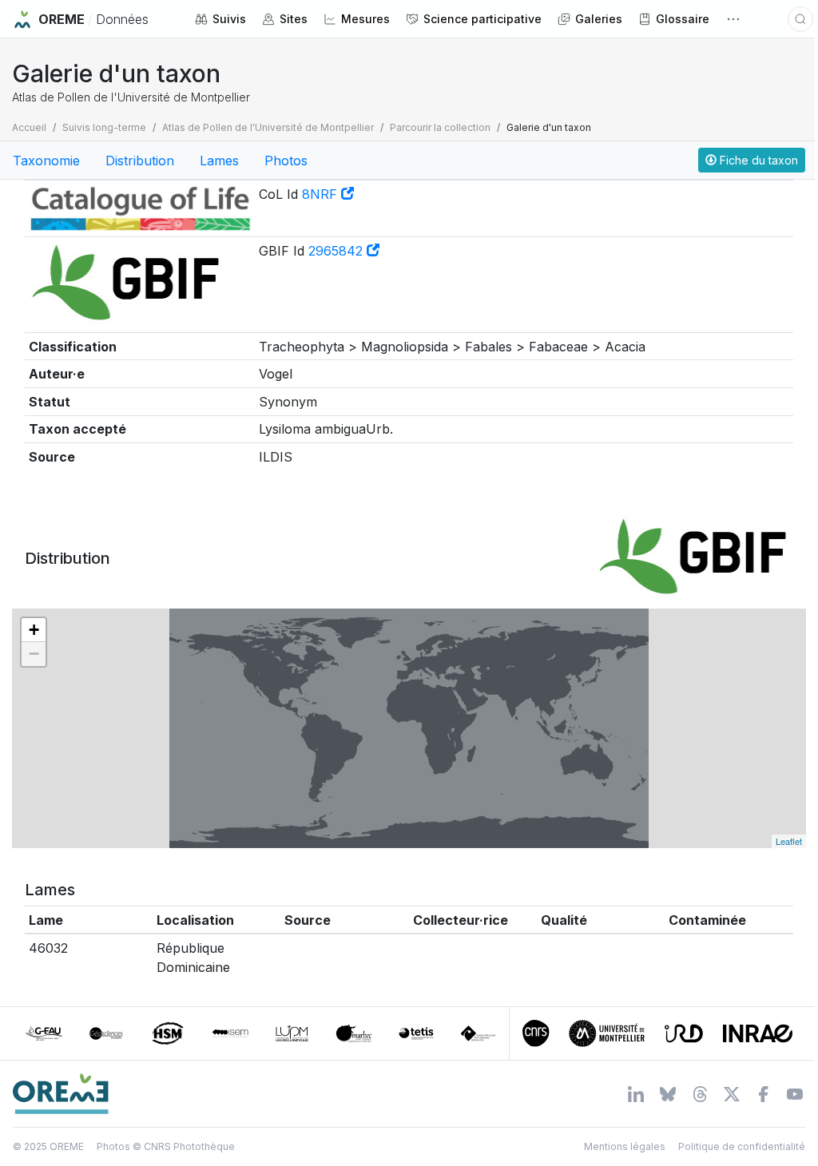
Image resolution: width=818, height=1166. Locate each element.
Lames (219, 161)
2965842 (337, 251)
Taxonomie (46, 161)
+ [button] (34, 630)
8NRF (321, 194)
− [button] (34, 654)
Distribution (139, 161)
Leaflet (789, 841)
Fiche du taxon (757, 160)
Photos (286, 161)
